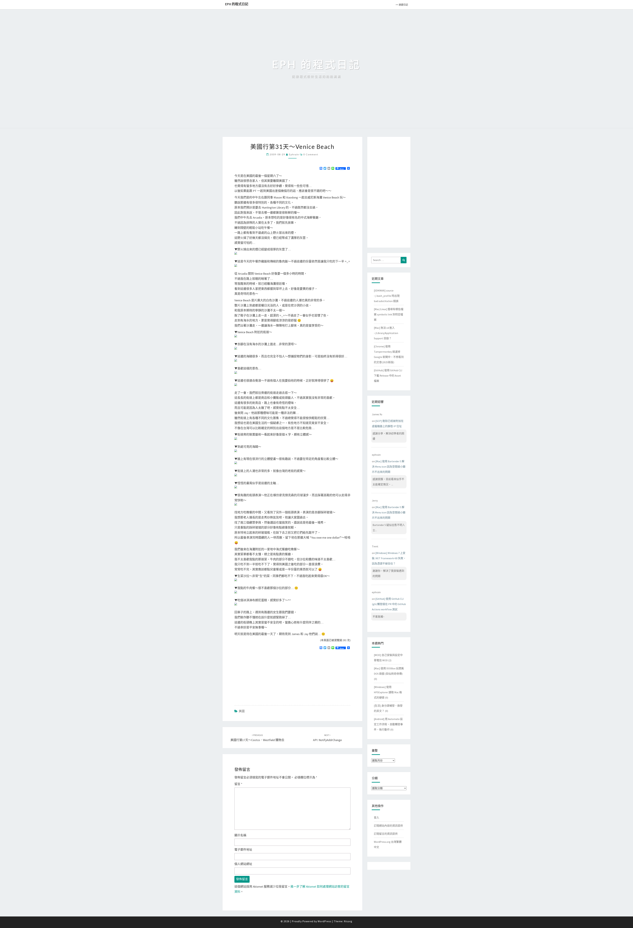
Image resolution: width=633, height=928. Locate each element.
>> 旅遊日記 (402, 4)
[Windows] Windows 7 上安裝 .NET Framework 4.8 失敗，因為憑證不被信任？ (389, 558)
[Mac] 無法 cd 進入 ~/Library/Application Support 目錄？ (386, 333)
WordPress (324, 921)
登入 (376, 817)
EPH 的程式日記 (236, 4)
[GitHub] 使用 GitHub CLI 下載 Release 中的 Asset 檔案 (388, 375)
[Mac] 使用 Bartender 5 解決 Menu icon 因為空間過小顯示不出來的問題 (388, 466)
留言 (238, 784)
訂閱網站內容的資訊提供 (388, 825)
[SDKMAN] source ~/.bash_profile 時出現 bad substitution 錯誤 (387, 296)
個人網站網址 (243, 864)
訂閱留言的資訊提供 (386, 833)
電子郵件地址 (243, 850)
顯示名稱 (240, 835)
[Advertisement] (262, 676)
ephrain (294, 154)
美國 (242, 711)
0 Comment (310, 154)
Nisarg (348, 921)
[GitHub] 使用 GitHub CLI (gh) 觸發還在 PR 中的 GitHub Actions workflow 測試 (389, 604)
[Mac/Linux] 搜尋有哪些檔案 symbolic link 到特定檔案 (388, 314)
